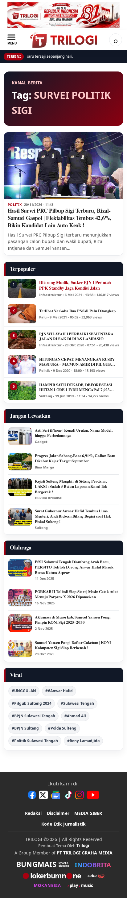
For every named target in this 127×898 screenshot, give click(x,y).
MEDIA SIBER (88, 813)
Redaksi (33, 813)
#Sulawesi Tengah (77, 703)
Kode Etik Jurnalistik (63, 824)
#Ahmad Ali (75, 716)
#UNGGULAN (24, 690)
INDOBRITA (93, 864)
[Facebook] (32, 794)
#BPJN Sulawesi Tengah (33, 716)
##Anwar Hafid (59, 690)
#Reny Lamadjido (83, 740)
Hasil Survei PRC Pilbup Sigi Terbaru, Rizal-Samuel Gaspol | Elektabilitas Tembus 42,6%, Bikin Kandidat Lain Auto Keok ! (60, 217)
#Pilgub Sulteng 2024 (31, 703)
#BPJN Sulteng (25, 728)
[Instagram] (79, 794)
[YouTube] (93, 794)
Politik (15, 204)
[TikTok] (68, 794)
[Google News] (56, 794)
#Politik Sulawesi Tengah (35, 740)
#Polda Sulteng (62, 728)
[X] (43, 794)
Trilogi (82, 845)
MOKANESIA (47, 886)
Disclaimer (58, 813)
